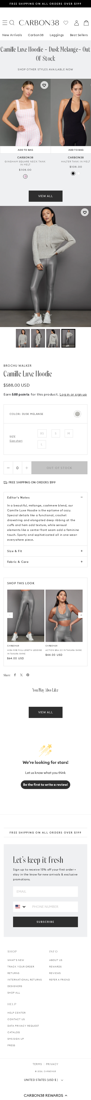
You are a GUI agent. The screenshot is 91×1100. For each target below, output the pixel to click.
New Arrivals (12, 35)
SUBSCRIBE (45, 921)
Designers (14, 986)
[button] (45, 1095)
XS (42, 433)
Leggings (57, 35)
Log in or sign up (73, 394)
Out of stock (60, 468)
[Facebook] (15, 674)
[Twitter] (21, 675)
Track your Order (20, 966)
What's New (15, 960)
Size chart (16, 440)
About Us (55, 960)
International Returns (24, 979)
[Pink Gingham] (25, 176)
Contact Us (16, 1019)
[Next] (81, 615)
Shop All (13, 992)
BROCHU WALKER (18, 365)
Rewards (55, 966)
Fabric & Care (18, 562)
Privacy (52, 1064)
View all (45, 196)
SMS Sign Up (15, 1038)
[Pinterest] (27, 674)
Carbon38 (36, 35)
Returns (13, 973)
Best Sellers (79, 35)
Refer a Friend (59, 979)
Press (11, 1045)
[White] (78, 173)
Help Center (16, 1012)
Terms (37, 1064)
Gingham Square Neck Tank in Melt (25, 163)
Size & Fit (14, 551)
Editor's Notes (18, 497)
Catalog (13, 1032)
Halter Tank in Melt (75, 161)
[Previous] (10, 615)
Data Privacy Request (23, 1025)
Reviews (55, 973)
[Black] (73, 173)
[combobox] (21, 907)
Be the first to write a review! (45, 784)
